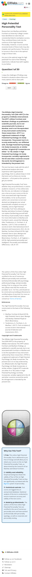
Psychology (12, 19)
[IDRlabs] (12, 5)
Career (5, 19)
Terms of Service (15, 299)
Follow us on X (9, 562)
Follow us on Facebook (13, 559)
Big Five (6, 484)
